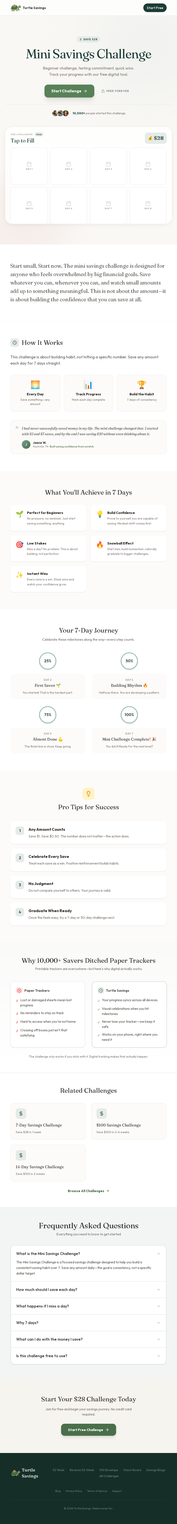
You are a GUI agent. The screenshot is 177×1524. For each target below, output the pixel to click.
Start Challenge (66, 90)
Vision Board (132, 1470)
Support (117, 1491)
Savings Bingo (156, 1470)
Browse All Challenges (86, 1191)
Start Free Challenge (85, 1430)
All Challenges (109, 1476)
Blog (58, 1491)
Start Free (155, 8)
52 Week (59, 1470)
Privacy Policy (74, 1491)
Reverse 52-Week (82, 1470)
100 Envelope (108, 1470)
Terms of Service (97, 1491)
